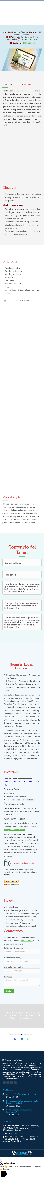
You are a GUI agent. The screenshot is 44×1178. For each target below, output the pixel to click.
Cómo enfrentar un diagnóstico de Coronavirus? (20, 1111)
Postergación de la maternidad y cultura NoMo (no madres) (22, 1102)
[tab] (20, 487)
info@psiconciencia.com (14, 829)
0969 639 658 (29, 43)
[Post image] (3, 1094)
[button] (2, 392)
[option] (22, 392)
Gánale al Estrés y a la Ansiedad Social (22, 1094)
